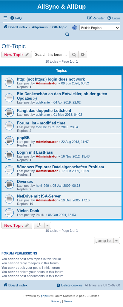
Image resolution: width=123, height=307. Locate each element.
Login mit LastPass (35, 152)
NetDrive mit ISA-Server (39, 196)
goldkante (43, 102)
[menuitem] (16, 18)
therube (41, 127)
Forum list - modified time (41, 123)
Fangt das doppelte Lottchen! (44, 110)
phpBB (23, 137)
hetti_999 (42, 185)
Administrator (47, 83)
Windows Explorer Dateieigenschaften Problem (60, 167)
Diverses (25, 181)
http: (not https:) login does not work (51, 79)
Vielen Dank (28, 211)
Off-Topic (13, 46)
